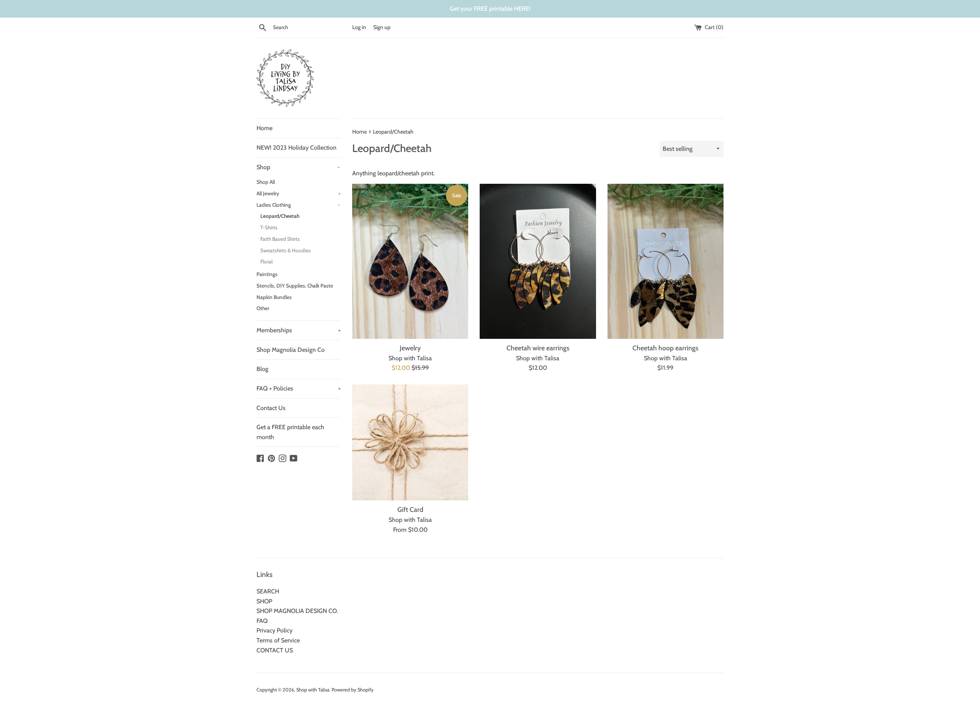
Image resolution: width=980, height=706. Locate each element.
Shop (298, 167)
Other (262, 308)
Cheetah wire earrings (537, 348)
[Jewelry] (410, 261)
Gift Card (410, 509)
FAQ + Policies (298, 388)
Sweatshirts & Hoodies (285, 250)
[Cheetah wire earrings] (538, 261)
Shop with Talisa (312, 690)
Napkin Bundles (274, 297)
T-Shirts (269, 227)
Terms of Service (278, 640)
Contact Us (271, 408)
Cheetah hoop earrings (665, 348)
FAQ (262, 620)
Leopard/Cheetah (279, 216)
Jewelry (410, 348)
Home (264, 128)
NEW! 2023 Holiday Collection (296, 147)
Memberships (298, 330)
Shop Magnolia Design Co (290, 349)
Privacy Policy (274, 630)
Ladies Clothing (298, 205)
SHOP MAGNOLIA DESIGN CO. (297, 610)
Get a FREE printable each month (290, 432)
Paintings (267, 274)
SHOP (264, 601)
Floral (266, 261)
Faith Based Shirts (280, 239)
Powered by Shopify (353, 690)
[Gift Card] (410, 442)
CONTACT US (274, 650)
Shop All (265, 182)
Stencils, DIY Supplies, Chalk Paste (294, 286)
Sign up (381, 27)
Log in (359, 27)
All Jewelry (298, 193)
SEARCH (267, 591)
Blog (262, 369)
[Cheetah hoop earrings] (666, 261)
